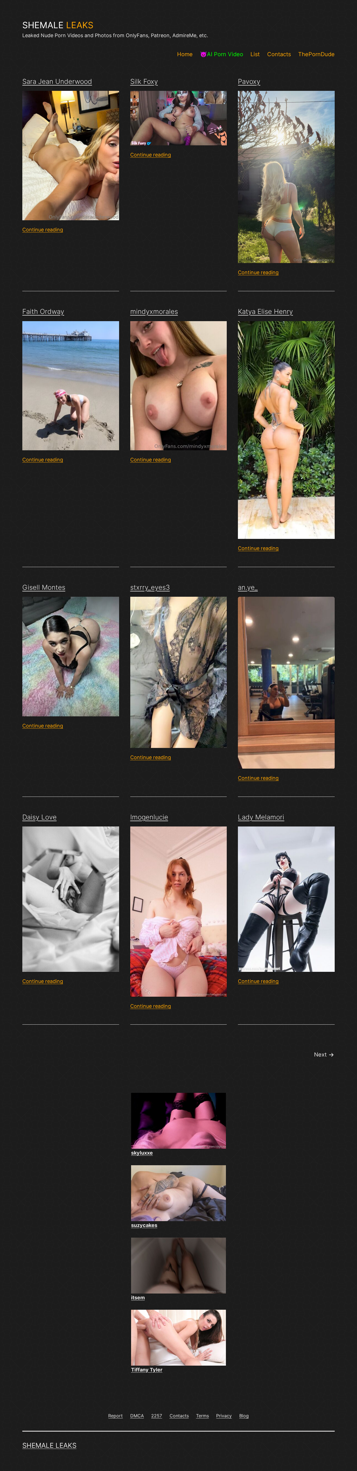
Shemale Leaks (49, 1445)
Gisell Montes (43, 587)
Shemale (57, 25)
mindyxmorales (154, 311)
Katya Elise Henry (265, 311)
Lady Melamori (261, 817)
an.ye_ (248, 587)
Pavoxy (249, 81)
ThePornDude (316, 54)
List (255, 54)
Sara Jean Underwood (57, 81)
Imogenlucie (149, 817)
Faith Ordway (43, 311)
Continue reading (42, 230)
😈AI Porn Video (221, 54)
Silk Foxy (144, 81)
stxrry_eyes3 (150, 587)
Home (185, 54)
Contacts (279, 54)
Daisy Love (39, 817)
